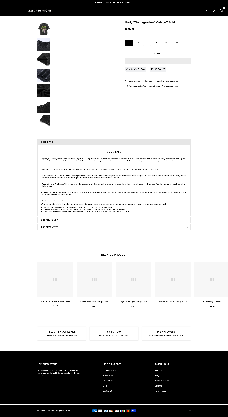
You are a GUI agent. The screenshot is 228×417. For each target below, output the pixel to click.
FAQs (148, 10)
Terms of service (162, 381)
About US (159, 370)
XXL (166, 42)
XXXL (177, 42)
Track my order (109, 381)
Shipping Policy (109, 370)
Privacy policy (161, 391)
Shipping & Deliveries (128, 10)
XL (156, 42)
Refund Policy (109, 376)
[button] (158, 61)
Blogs (105, 386)
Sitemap (158, 386)
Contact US (107, 391)
